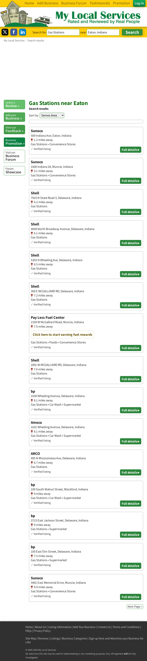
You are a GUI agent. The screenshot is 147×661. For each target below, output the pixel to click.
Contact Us (104, 627)
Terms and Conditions (126, 627)
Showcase (13, 170)
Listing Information (59, 627)
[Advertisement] (73, 71)
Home (29, 627)
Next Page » (135, 607)
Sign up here (96, 638)
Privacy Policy (42, 631)
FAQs (28, 631)
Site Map (30, 638)
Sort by (33, 115)
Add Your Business (84, 627)
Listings (55, 638)
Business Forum (12, 156)
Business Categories (74, 638)
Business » (14, 117)
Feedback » (14, 129)
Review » (12, 104)
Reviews (43, 638)
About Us (40, 627)
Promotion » (15, 142)
